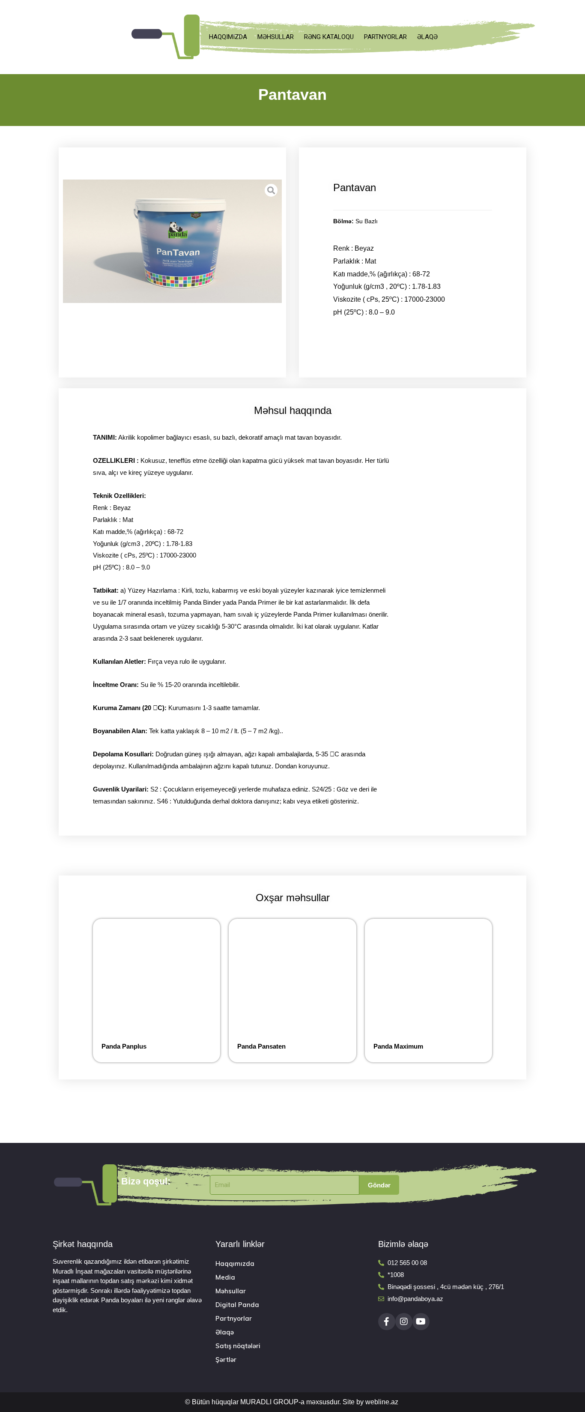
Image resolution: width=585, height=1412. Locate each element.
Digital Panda (237, 1305)
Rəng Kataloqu (329, 37)
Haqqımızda (228, 37)
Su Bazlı (366, 221)
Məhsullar (275, 37)
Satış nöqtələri (237, 1346)
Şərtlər (225, 1359)
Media (225, 1277)
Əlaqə (427, 37)
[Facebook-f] (386, 1321)
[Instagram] (403, 1321)
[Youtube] (421, 1321)
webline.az (381, 1402)
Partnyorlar (385, 37)
